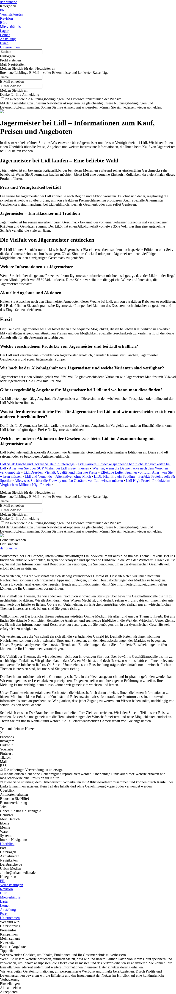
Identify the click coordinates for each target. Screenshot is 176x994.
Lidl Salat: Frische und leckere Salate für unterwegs (37, 464)
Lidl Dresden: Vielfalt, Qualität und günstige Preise (60, 472)
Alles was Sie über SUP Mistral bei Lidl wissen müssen (49, 468)
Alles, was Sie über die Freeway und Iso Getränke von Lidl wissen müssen (68, 480)
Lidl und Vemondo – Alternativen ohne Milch (58, 476)
